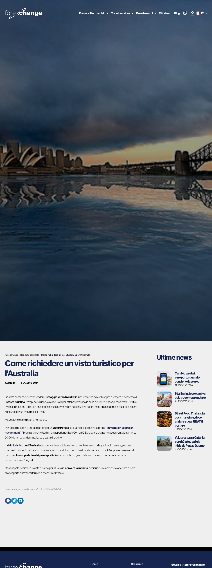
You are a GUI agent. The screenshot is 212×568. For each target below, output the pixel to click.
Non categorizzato (29, 355)
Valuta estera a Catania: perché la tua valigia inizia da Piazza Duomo (190, 442)
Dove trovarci (144, 13)
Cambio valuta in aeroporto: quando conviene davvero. (187, 377)
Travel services (120, 13)
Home (94, 564)
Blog (177, 13)
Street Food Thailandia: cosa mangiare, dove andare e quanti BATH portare (190, 419)
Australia (10, 382)
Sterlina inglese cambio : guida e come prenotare (190, 395)
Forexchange (11, 355)
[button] (201, 13)
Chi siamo (165, 13)
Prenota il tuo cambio (92, 13)
